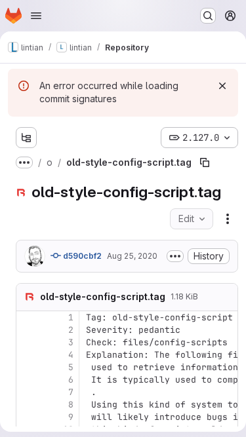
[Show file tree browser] (26, 137)
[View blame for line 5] (27, 367)
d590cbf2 (81, 256)
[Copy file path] (204, 162)
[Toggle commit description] (175, 256)
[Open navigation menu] (36, 15)
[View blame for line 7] (27, 392)
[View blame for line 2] (27, 330)
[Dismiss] (222, 86)
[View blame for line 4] (27, 355)
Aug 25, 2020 (132, 256)
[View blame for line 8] (27, 404)
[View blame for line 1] (27, 317)
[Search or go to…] (208, 16)
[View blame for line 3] (27, 342)
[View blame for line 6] (27, 379)
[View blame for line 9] (27, 417)
